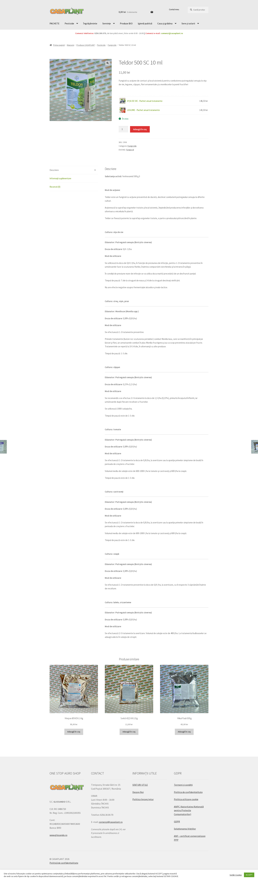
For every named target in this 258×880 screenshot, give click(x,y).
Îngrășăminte (90, 23)
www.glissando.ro (58, 835)
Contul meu (174, 9)
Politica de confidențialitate (188, 792)
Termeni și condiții (183, 784)
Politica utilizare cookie (186, 799)
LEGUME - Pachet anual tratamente (143, 110)
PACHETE (54, 23)
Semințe (106, 23)
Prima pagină (59, 45)
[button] (107, 63)
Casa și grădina (164, 23)
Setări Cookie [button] (236, 875)
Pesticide (69, 23)
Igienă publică (145, 23)
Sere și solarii (188, 23)
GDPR (177, 821)
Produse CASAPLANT (85, 45)
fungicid (130, 149)
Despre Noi (138, 792)
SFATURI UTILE (140, 784)
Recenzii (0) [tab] (55, 186)
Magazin (70, 45)
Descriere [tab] (54, 170)
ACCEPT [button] (249, 875)
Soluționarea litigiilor (185, 828)
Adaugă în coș (140, 129)
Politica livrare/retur (143, 799)
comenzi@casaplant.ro (172, 33)
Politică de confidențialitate (64, 862)
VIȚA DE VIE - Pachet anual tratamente (144, 101)
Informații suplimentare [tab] (60, 178)
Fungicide (112, 45)
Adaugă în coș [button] (73, 731)
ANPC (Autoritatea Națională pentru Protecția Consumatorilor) (189, 810)
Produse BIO (126, 23)
